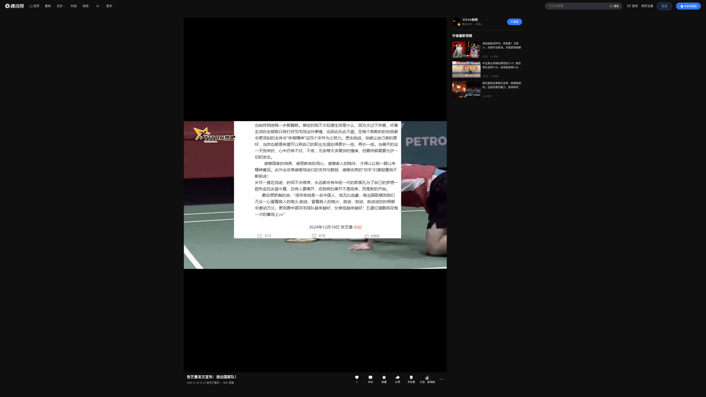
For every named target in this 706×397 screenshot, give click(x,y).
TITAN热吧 (470, 19)
